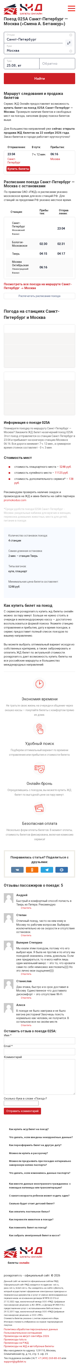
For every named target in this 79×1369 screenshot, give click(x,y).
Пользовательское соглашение (23, 1332)
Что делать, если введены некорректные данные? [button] (41, 1137)
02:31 (61, 243)
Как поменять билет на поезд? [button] (28, 1227)
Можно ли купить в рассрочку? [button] (28, 1153)
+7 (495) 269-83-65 (49, 1358)
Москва (55, 159)
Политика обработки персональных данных (31, 1329)
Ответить (25, 907)
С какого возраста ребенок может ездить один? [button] (39, 1195)
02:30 (43, 243)
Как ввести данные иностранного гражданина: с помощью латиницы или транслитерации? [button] (40, 1185)
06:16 (43, 267)
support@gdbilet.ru (15, 1361)
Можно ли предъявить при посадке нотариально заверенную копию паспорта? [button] (40, 1163)
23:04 (61, 228)
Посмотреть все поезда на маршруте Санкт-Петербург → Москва (38, 286)
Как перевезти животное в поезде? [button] (31, 1219)
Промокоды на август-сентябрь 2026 (26, 1335)
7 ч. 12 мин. (39, 154)
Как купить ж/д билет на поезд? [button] (29, 1129)
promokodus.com (15, 500)
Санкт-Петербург (18, 228)
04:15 (43, 253)
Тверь (16, 253)
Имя (8, 1035)
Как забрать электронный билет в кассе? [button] (34, 1235)
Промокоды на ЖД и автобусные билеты (29, 1346)
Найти (39, 78)
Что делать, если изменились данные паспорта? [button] (39, 1173)
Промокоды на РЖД (16, 1342)
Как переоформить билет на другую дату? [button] (35, 1145)
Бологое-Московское (19, 244)
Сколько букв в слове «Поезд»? (25, 1098)
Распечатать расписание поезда (39, 296)
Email (8, 1046)
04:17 (61, 253)
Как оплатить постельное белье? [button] (29, 1211)
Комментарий (13, 1057)
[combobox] (39, 37)
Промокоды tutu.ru (15, 1339)
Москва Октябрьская (20, 267)
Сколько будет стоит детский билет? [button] (32, 1203)
